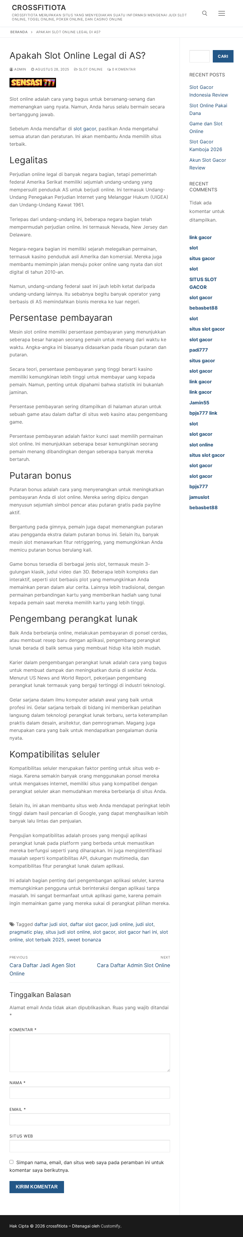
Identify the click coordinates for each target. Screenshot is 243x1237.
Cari (223, 56)
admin (19, 69)
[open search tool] (204, 13)
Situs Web (21, 1136)
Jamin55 (199, 403)
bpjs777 (198, 486)
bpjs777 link (203, 413)
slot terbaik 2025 (44, 940)
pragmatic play (26, 932)
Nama (17, 1082)
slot (193, 248)
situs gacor (202, 258)
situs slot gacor (207, 329)
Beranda (19, 32)
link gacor (200, 237)
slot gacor (84, 129)
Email (17, 1109)
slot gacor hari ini (137, 932)
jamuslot (199, 497)
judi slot (145, 924)
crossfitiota (39, 7)
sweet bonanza (84, 940)
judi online (121, 924)
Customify (110, 1225)
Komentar (22, 1029)
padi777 (198, 350)
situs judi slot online (68, 932)
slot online (201, 445)
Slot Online (90, 69)
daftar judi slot (50, 924)
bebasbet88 (203, 308)
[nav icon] (221, 13)
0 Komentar (123, 69)
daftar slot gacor (89, 924)
